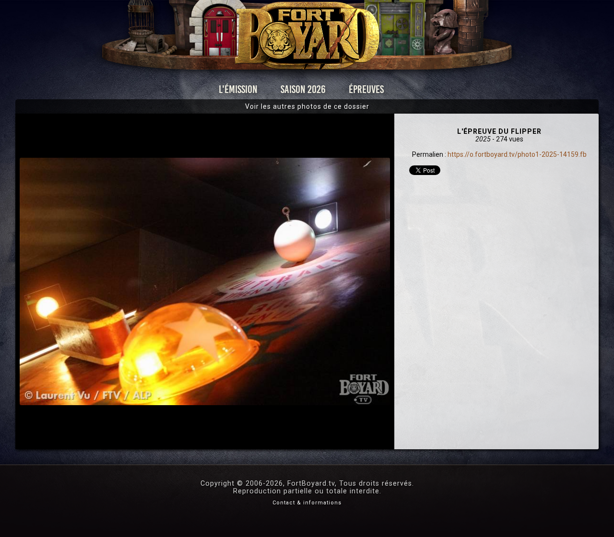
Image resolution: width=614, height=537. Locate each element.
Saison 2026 (303, 89)
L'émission (238, 89)
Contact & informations (307, 503)
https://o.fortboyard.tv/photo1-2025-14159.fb (517, 154)
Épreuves (366, 89)
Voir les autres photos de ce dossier (307, 106)
